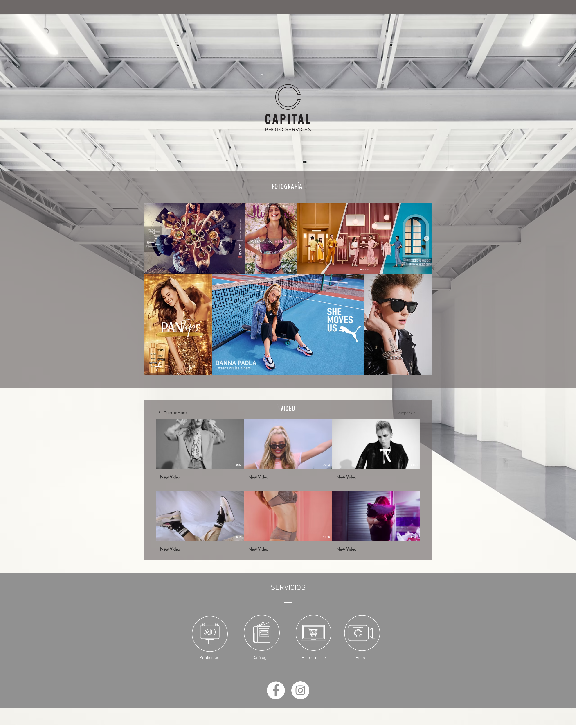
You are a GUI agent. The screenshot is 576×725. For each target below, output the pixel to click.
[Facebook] (276, 690)
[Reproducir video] (199, 443)
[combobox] (407, 413)
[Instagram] (300, 690)
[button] (173, 413)
